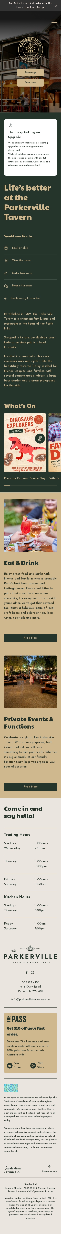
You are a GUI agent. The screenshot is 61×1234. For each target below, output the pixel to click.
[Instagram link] (32, 972)
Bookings (30, 72)
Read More (30, 638)
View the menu (21, 260)
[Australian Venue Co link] (12, 1168)
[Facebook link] (26, 972)
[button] (54, 21)
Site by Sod (30, 1184)
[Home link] (30, 954)
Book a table (20, 248)
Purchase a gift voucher (25, 298)
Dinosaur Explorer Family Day (24, 478)
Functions (30, 82)
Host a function (22, 285)
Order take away (22, 273)
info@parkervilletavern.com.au (30, 999)
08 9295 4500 (30, 982)
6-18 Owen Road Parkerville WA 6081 (30, 989)
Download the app (34, 7)
